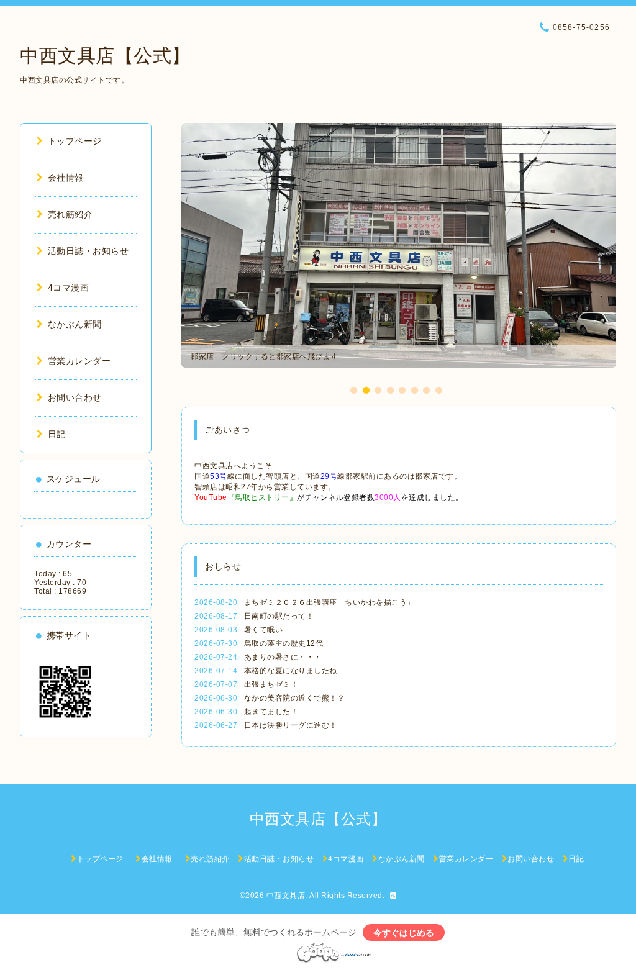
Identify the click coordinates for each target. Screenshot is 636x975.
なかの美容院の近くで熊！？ (294, 698)
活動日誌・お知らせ (88, 251)
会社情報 (70, 178)
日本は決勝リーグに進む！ (290, 725)
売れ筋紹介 (70, 214)
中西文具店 (286, 895)
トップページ (75, 141)
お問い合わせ (75, 397)
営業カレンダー (79, 361)
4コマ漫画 (68, 287)
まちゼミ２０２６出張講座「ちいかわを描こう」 (329, 602)
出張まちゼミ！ (271, 684)
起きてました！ (271, 711)
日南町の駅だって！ (279, 616)
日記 (57, 434)
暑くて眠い (263, 629)
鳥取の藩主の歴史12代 (284, 643)
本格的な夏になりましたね (290, 670)
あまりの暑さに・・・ (283, 657)
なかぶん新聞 (75, 324)
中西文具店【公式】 (105, 55)
